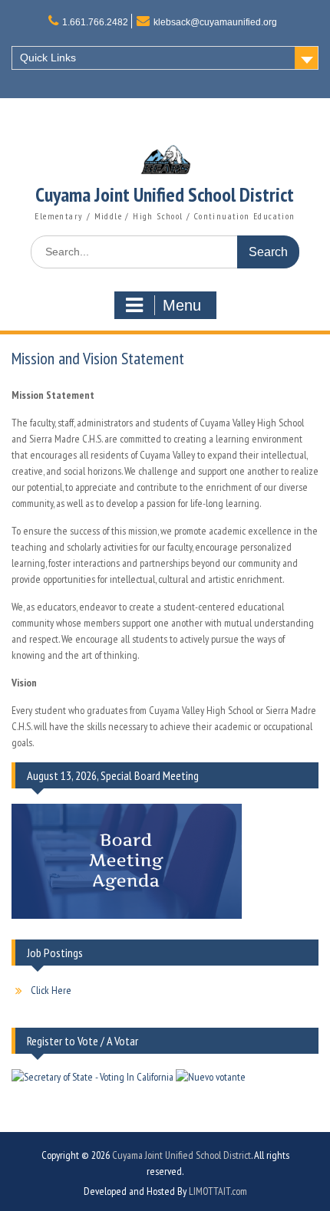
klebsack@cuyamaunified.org (215, 22)
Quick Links (48, 57)
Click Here (51, 990)
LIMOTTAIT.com (218, 1191)
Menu (182, 305)
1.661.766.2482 (95, 22)
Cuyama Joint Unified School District (164, 194)
